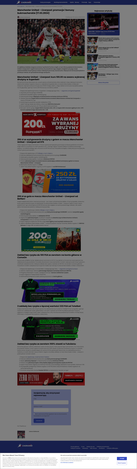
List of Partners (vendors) (66, 462)
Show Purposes (122, 463)
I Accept (122, 458)
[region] (68, 461)
